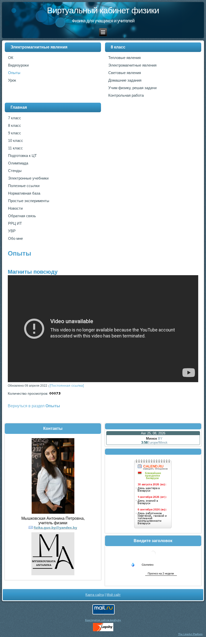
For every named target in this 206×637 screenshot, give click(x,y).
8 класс (118, 47)
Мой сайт (114, 595)
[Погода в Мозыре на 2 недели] (161, 573)
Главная (19, 107)
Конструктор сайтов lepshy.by (103, 620)
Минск (151, 438)
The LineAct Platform (190, 634)
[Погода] (142, 564)
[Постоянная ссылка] (66, 385)
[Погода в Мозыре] (153, 558)
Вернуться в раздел (34, 405)
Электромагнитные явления (39, 47)
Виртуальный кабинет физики (103, 10)
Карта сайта (94, 595)
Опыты (19, 253)
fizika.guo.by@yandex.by (55, 528)
